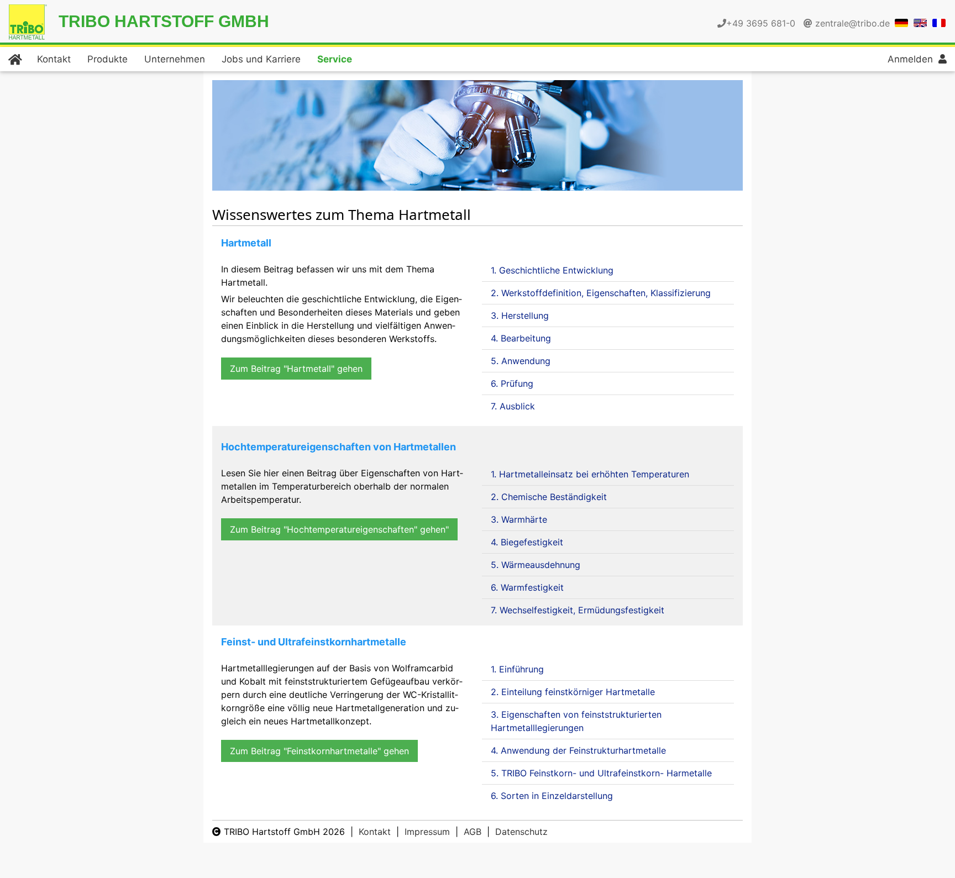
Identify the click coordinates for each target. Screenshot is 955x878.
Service (334, 59)
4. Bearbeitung (521, 338)
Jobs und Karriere (261, 59)
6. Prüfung (512, 383)
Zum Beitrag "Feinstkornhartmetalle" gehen (319, 750)
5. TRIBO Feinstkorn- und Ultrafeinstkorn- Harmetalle (601, 773)
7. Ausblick (513, 406)
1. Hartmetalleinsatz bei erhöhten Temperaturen (590, 474)
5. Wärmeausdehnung (535, 564)
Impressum (427, 831)
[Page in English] (920, 22)
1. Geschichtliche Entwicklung (552, 270)
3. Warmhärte (519, 519)
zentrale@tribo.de (852, 23)
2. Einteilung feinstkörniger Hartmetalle (573, 691)
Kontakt (54, 59)
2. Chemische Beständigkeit (549, 496)
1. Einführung (517, 669)
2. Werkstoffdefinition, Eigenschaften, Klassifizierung (601, 292)
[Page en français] (939, 22)
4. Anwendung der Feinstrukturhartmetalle (578, 750)
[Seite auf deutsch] (901, 22)
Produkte (107, 59)
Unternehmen (174, 59)
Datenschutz (521, 831)
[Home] (14, 59)
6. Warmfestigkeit (527, 587)
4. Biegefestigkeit (527, 542)
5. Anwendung (520, 360)
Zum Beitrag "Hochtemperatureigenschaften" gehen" (339, 529)
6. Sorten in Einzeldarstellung (552, 795)
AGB (472, 831)
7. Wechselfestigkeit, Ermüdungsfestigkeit (577, 610)
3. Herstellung (520, 315)
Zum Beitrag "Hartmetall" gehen (296, 368)
